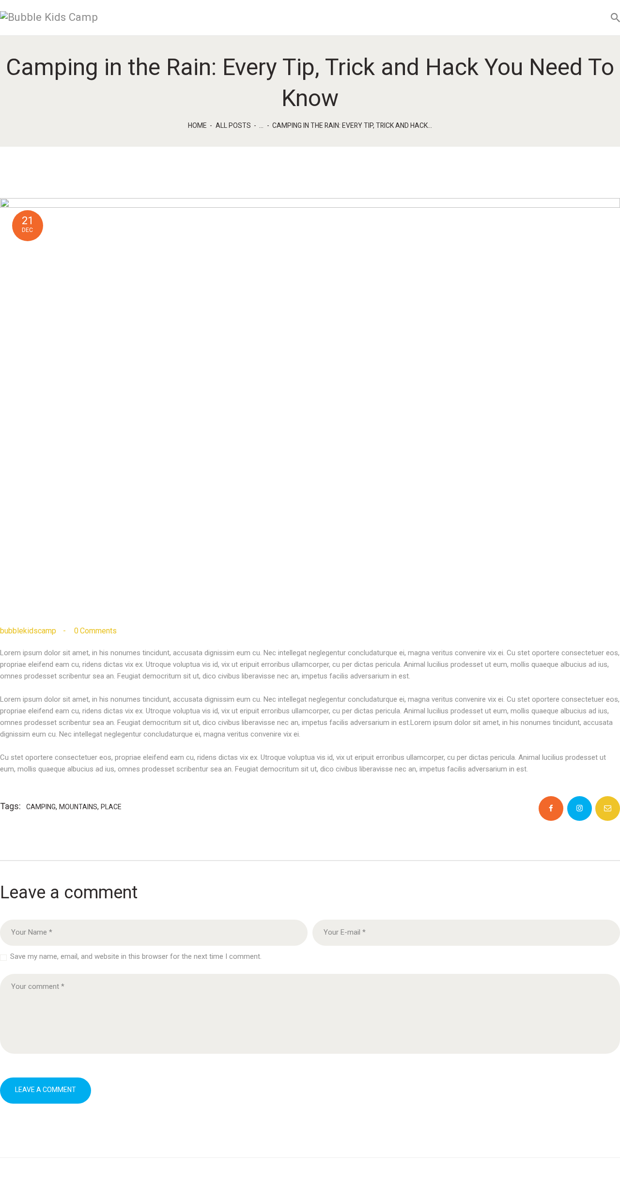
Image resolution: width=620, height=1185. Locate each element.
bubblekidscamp (29, 630)
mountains (78, 807)
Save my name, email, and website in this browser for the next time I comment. (136, 956)
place (111, 807)
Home (197, 125)
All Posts (233, 125)
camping (41, 807)
